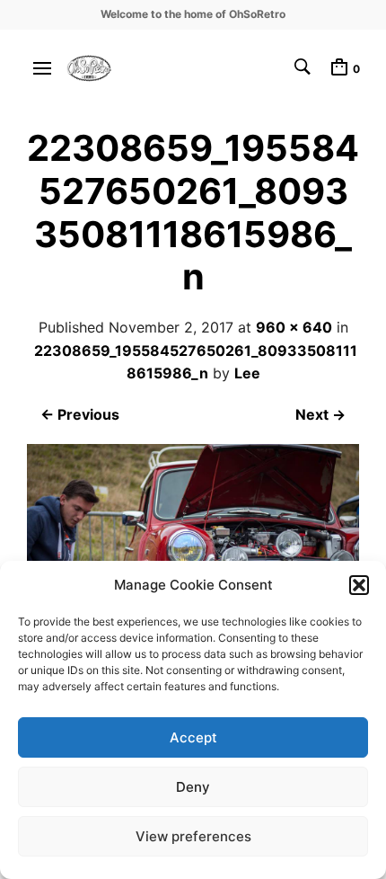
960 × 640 (294, 327)
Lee (247, 373)
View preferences (193, 836)
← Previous (79, 414)
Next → (320, 414)
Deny (193, 786)
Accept (193, 737)
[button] (359, 585)
